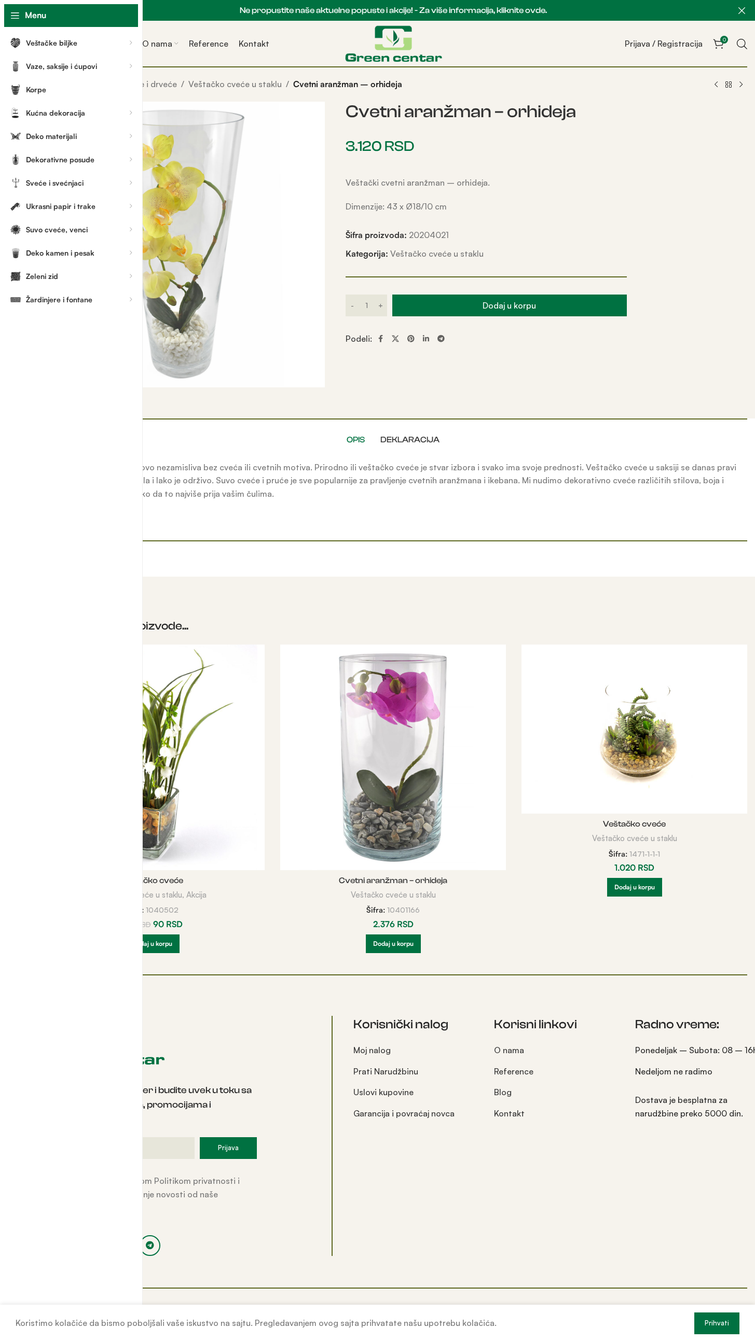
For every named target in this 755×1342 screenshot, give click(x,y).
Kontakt (509, 1113)
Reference (513, 1071)
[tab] (356, 440)
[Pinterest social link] (411, 339)
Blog (503, 1092)
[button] (152, 943)
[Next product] (741, 85)
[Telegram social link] (441, 339)
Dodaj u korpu (509, 305)
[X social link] (395, 339)
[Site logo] (393, 42)
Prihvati (717, 1323)
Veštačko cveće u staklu (235, 84)
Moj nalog (372, 1050)
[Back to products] (728, 85)
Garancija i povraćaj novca (404, 1113)
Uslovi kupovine (383, 1092)
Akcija (196, 895)
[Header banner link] (393, 10)
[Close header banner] (742, 10)
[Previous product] (716, 85)
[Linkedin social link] (426, 339)
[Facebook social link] (380, 339)
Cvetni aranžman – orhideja (393, 880)
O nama (509, 1050)
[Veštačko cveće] (152, 757)
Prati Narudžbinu (385, 1071)
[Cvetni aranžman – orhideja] (393, 757)
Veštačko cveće (151, 880)
